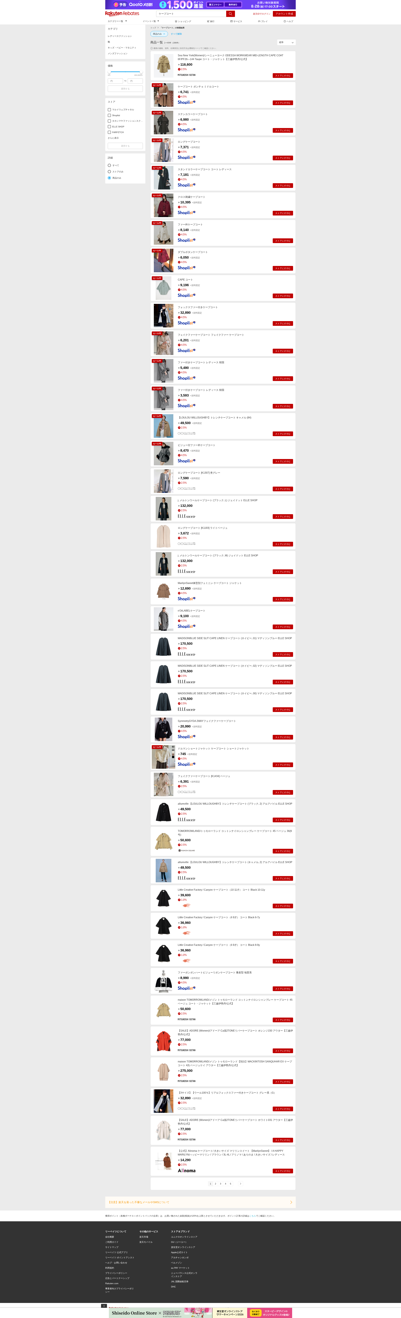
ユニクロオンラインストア (184, 1237)
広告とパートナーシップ (117, 1278)
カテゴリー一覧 (115, 21)
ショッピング (184, 21)
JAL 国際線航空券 (179, 1281)
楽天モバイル (146, 1242)
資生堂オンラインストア (183, 1247)
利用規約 (109, 1268)
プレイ (264, 21)
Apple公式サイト (179, 1252)
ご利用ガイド (111, 1242)
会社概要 (109, 1237)
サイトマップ (111, 1247)
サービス (237, 21)
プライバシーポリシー (116, 1273)
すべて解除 (176, 34)
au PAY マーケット (180, 1268)
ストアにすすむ (283, 75)
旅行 (212, 21)
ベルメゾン (176, 1262)
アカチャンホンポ (180, 1257)
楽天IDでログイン (262, 14)
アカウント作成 (284, 13)
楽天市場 (143, 1237)
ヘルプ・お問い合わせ (116, 1262)
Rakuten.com (111, 1283)
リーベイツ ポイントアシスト (119, 1257)
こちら (252, 1216)
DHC (173, 1286)
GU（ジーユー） (179, 1242)
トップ (153, 28)
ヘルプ (290, 21)
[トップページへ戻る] (122, 13)
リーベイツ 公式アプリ (116, 1252)
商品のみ (157, 34)
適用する (125, 88)
